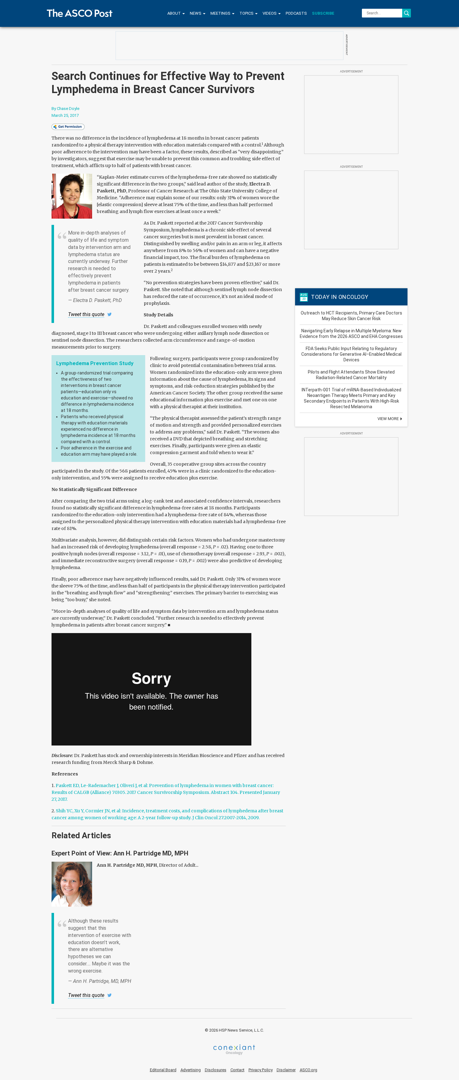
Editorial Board (163, 1070)
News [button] (196, 13)
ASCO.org (308, 1070)
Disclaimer (286, 1070)
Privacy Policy (261, 1070)
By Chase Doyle (65, 108)
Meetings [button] (220, 13)
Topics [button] (246, 13)
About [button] (174, 13)
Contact (237, 1070)
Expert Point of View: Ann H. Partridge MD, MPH (120, 853)
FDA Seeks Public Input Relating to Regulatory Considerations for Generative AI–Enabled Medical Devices (351, 354)
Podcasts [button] (296, 13)
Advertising (190, 1070)
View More (389, 418)
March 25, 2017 (65, 115)
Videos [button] (270, 13)
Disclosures (215, 1070)
